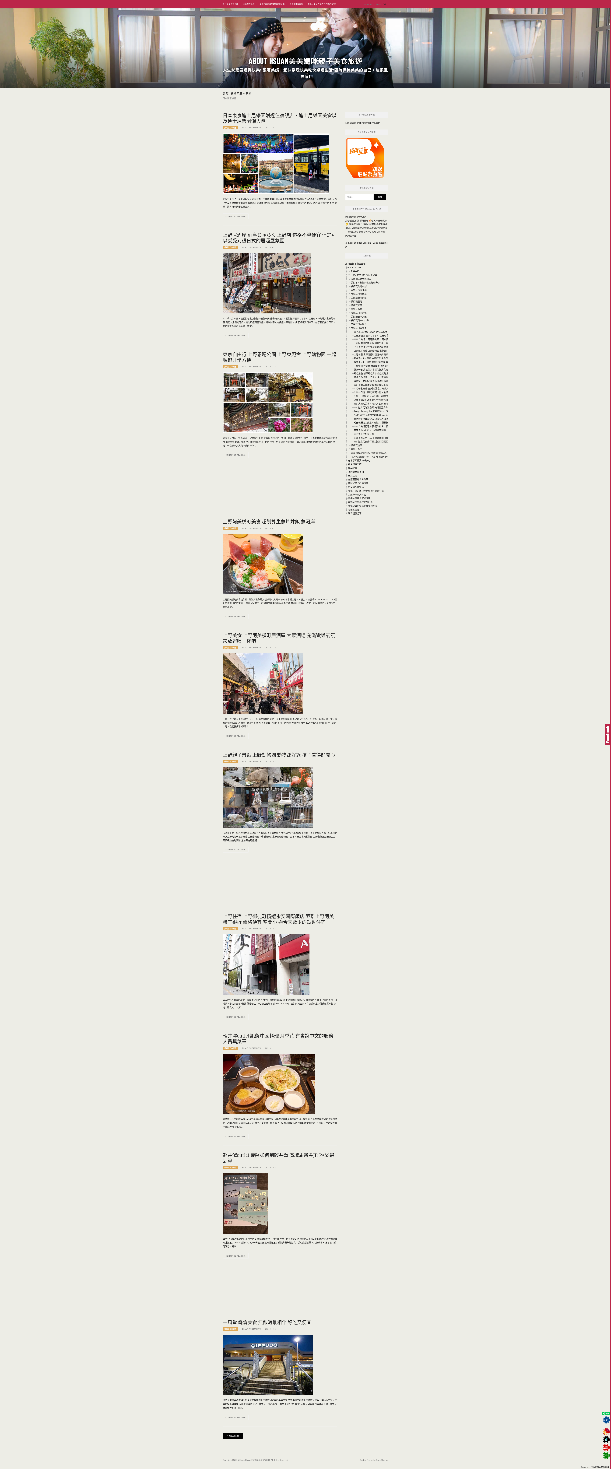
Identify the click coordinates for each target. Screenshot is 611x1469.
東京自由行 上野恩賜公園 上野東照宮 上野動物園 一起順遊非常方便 (279, 357)
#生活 (366, 231)
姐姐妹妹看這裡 (296, 4)
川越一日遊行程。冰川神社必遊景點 (372, 396)
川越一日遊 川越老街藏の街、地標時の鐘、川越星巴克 (381, 392)
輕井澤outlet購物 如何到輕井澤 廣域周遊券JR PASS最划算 (278, 1158)
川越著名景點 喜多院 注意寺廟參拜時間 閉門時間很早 (380, 388)
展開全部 (349, 263)
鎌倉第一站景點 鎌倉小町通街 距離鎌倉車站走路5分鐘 (381, 380)
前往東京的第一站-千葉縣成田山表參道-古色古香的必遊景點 (383, 437)
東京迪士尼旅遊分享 (364, 433)
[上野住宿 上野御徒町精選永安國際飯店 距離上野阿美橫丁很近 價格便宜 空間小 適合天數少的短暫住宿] (266, 964)
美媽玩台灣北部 (359, 289)
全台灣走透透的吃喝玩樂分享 (362, 274)
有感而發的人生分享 (358, 479)
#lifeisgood (350, 235)
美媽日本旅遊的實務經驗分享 (272, 4)
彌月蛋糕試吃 (355, 464)
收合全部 (361, 263)
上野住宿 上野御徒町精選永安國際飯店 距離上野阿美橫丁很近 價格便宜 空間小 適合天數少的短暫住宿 (278, 919)
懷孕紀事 (352, 468)
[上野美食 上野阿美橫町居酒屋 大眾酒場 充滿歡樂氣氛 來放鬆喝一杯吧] (263, 683)
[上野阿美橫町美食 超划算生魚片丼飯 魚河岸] (263, 563)
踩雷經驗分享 (355, 513)
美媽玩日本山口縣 (360, 320)
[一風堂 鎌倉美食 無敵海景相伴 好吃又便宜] (268, 1364)
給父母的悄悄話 (356, 486)
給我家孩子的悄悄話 (358, 483)
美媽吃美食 (353, 509)
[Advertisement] (280, 493)
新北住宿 (352, 475)
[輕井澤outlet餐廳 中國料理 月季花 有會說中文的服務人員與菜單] (269, 1083)
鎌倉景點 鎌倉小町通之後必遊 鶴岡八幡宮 (374, 377)
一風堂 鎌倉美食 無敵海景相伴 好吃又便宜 (267, 1322)
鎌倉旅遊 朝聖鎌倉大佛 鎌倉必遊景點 (372, 373)
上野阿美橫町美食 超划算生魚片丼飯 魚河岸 (269, 521)
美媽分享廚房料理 (357, 494)
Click (608, 734)
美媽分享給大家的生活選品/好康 (322, 4)
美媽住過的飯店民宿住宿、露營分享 (366, 490)
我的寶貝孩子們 (356, 471)
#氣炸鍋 (381, 231)
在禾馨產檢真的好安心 (359, 460)
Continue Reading (235, 216)
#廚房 (373, 231)
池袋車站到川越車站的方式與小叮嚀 (372, 399)
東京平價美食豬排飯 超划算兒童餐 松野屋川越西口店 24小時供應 (386, 384)
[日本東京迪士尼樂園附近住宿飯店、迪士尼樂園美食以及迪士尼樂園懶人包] (276, 163)
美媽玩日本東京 (230, 128)
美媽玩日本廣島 (359, 324)
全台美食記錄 (249, 4)
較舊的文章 (234, 1436)
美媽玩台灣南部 (359, 293)
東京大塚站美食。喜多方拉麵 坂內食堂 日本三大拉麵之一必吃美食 (387, 403)
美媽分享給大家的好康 (359, 498)
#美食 (360, 231)
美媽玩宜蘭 (356, 305)
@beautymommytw (355, 216)
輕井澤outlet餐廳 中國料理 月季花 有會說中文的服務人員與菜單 (278, 1038)
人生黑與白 (353, 271)
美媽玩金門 (356, 449)
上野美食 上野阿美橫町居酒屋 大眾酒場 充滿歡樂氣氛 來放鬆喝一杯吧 (279, 638)
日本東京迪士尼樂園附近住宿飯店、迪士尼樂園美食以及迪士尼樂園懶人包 (280, 118)
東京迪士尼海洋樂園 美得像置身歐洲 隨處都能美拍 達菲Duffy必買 (386, 407)
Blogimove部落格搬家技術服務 (595, 1467)
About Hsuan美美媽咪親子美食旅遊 (305, 61)
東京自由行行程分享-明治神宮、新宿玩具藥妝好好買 (380, 426)
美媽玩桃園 (356, 445)
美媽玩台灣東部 (359, 297)
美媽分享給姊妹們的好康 (360, 502)
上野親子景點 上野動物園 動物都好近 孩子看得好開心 (279, 754)
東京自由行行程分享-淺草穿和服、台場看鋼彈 (376, 430)
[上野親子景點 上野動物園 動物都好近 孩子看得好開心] (268, 797)
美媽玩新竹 (356, 308)
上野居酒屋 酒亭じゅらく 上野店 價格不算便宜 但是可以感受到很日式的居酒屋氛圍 (279, 237)
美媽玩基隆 (356, 301)
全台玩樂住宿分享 (230, 4)
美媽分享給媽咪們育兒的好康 (362, 505)
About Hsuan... (355, 267)
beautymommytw (251, 127)
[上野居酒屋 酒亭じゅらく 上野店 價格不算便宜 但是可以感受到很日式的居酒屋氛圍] (267, 282)
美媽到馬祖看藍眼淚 (361, 278)
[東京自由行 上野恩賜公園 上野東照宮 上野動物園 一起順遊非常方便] (268, 402)
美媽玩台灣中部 (359, 286)
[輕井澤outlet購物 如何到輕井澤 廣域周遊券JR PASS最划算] (245, 1203)
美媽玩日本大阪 (359, 316)
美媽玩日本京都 (359, 312)
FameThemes (382, 1460)
